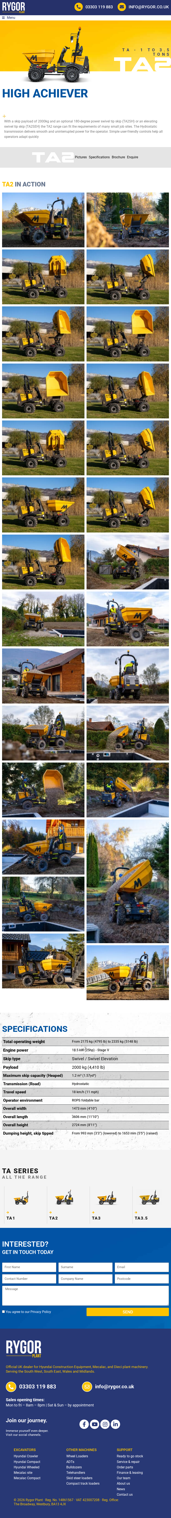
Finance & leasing (130, 1473)
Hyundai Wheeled (26, 1467)
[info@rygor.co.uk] (87, 1387)
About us (123, 1483)
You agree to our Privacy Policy (28, 1312)
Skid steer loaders (79, 1478)
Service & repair (128, 1462)
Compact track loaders (82, 1483)
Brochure (118, 157)
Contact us (125, 1495)
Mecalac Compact (27, 1478)
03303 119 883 (99, 6)
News (121, 1489)
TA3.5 (141, 1218)
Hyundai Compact (27, 1462)
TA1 (10, 1218)
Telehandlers (75, 1473)
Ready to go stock (130, 1456)
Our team (123, 1478)
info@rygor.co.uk (149, 6)
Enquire (132, 157)
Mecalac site (23, 1473)
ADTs (70, 1462)
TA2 (53, 1218)
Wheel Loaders (77, 1456)
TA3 (96, 1218)
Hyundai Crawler (26, 1456)
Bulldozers (74, 1467)
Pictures (81, 157)
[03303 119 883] (11, 1387)
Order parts (125, 1467)
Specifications (99, 157)
